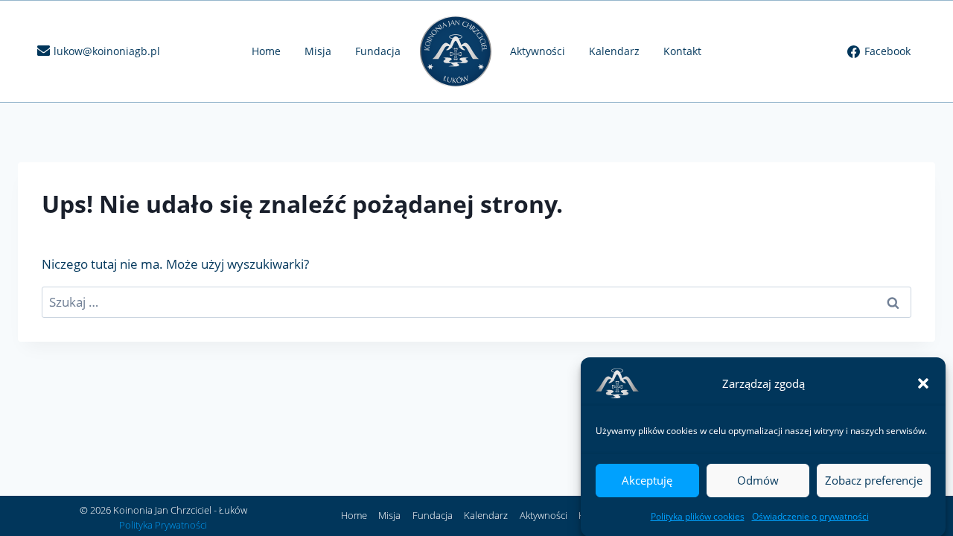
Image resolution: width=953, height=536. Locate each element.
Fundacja (378, 51)
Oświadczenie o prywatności (810, 516)
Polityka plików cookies (698, 516)
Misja (318, 51)
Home (266, 51)
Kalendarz (614, 51)
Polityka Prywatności (163, 525)
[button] (923, 383)
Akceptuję (647, 480)
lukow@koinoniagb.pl (107, 51)
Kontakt (682, 51)
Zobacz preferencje (873, 480)
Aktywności (537, 51)
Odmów (758, 480)
